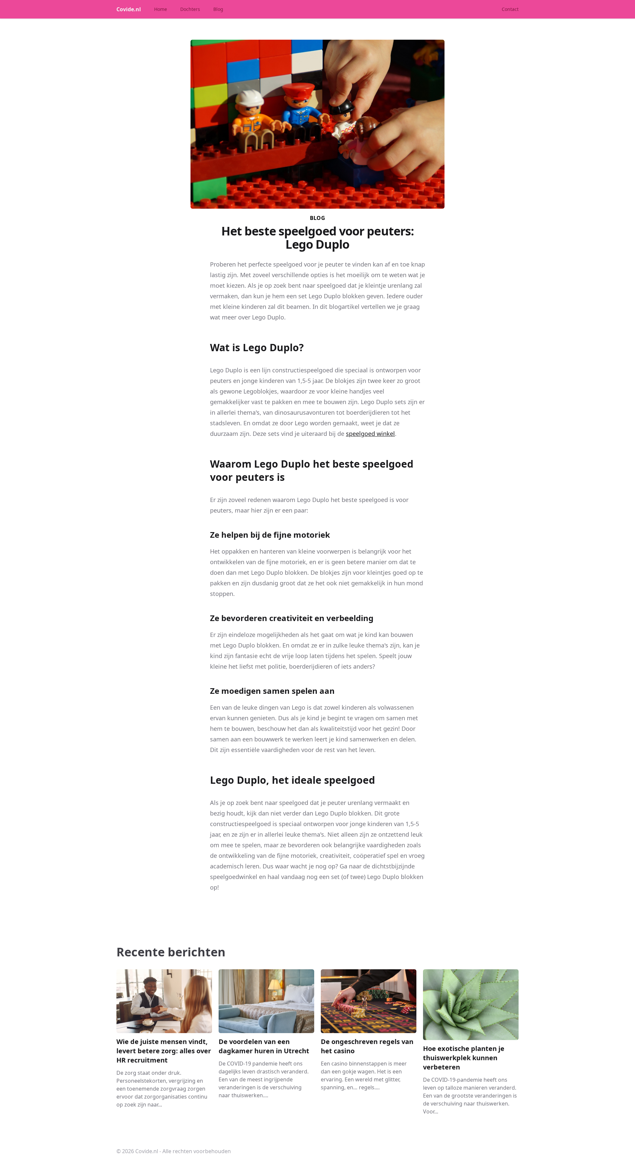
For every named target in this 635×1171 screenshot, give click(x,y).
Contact (510, 9)
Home (160, 9)
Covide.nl (128, 9)
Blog (218, 9)
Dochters (190, 9)
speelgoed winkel (370, 434)
